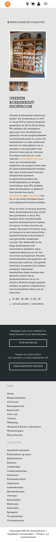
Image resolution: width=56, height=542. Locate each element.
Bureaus (11, 463)
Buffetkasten (14, 459)
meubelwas (16, 196)
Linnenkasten (15, 488)
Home (10, 394)
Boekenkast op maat (19, 455)
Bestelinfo (13, 410)
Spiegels (12, 512)
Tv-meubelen (15, 516)
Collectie (12, 402)
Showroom (12, 504)
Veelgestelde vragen (28, 366)
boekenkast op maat (31, 159)
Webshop (12, 423)
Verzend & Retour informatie (24, 427)
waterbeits (33, 196)
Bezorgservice (15, 406)
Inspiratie (13, 483)
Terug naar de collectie (26, 22)
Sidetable (13, 508)
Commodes (13, 467)
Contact (11, 419)
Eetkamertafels (16, 479)
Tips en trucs (28, 343)
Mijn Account (14, 435)
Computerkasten (17, 471)
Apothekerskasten (18, 450)
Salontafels (13, 500)
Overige (12, 496)
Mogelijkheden (16, 398)
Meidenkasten (15, 492)
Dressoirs (12, 475)
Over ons (12, 414)
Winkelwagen (15, 431)
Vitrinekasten (15, 521)
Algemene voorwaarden (20, 534)
